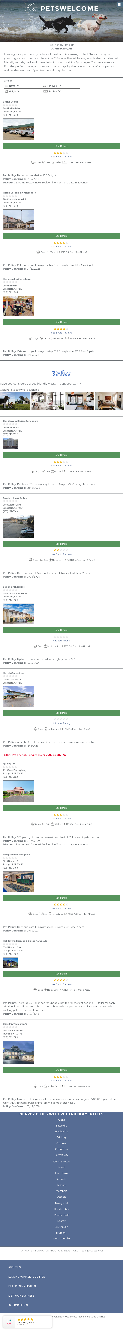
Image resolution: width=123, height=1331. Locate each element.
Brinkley (61, 1137)
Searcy (61, 1221)
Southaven (61, 1226)
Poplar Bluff (61, 1215)
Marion (61, 1185)
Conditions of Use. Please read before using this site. (78, 1316)
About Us (14, 1267)
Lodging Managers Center (26, 1276)
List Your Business (21, 1295)
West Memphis (61, 1238)
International (18, 1305)
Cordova (61, 1143)
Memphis (61, 1191)
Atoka (61, 1119)
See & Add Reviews (61, 156)
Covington (61, 1149)
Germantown (61, 1161)
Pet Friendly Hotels (22, 1286)
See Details (61, 146)
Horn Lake (61, 1173)
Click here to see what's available (19, 389)
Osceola (61, 1196)
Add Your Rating (61, 640)
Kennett (61, 1179)
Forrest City (61, 1155)
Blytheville (61, 1131)
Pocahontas (61, 1209)
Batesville (61, 1125)
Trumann (61, 1232)
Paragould (61, 1203)
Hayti (61, 1167)
